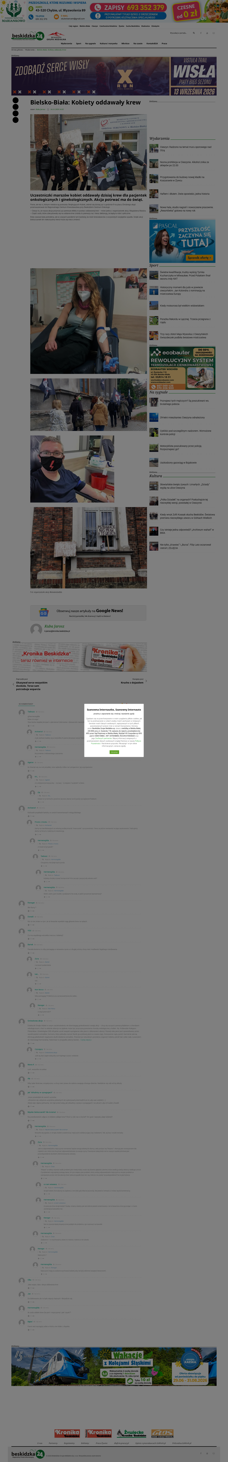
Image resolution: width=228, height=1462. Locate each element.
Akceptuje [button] (114, 752)
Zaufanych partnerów (103, 738)
